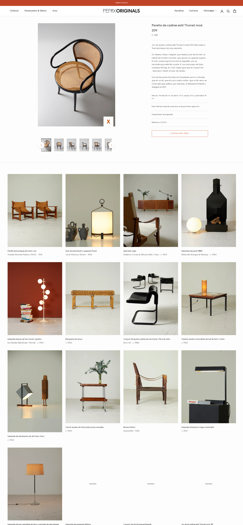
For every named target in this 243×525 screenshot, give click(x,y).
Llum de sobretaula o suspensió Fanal (81, 251)
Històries (208, 11)
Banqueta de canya (74, 339)
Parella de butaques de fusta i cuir (22, 251)
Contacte (193, 11)
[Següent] (111, 145)
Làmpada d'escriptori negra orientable (197, 427)
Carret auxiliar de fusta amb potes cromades (85, 427)
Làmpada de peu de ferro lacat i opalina (24, 339)
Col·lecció (14, 11)
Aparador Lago (129, 251)
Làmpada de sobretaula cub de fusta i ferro (26, 436)
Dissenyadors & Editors (35, 11)
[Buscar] (228, 11)
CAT (212, 11)
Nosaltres (179, 11)
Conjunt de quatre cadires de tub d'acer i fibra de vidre (146, 339)
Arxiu (54, 11)
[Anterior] (41, 145)
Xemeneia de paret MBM (191, 251)
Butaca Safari (129, 427)
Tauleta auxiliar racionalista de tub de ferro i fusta (202, 339)
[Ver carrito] (234, 11)
